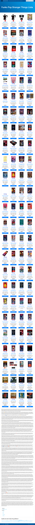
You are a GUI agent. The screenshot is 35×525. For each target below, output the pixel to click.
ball (7, 520)
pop (3, 513)
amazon (2, 520)
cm (9, 520)
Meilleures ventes (5, 509)
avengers (6, 520)
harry (30, 520)
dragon (17, 520)
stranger (4, 514)
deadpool (14, 520)
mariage (7, 521)
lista (3, 512)
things (3, 515)
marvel (8, 521)
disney (15, 520)
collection (11, 520)
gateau (28, 520)
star (24, 521)
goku (29, 520)
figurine (20, 520)
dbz (12, 520)
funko (26, 520)
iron (32, 520)
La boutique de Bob (5, 0)
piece (15, 521)
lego (2, 521)
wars (30, 521)
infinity (31, 520)
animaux (4, 520)
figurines (23, 520)
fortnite (24, 520)
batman (8, 520)
